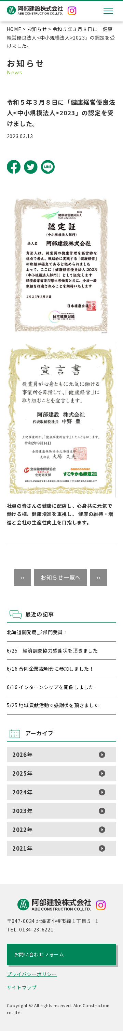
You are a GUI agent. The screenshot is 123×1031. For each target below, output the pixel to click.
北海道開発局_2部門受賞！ (37, 632)
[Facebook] (13, 167)
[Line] (48, 167)
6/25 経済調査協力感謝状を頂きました (52, 650)
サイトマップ (22, 987)
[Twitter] (31, 167)
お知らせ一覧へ (61, 577)
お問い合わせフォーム (39, 954)
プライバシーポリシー (32, 974)
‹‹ (23, 577)
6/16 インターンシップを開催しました (50, 687)
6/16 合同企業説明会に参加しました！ (50, 668)
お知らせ (37, 29)
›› (98, 577)
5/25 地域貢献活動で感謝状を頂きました (53, 705)
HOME (14, 29)
